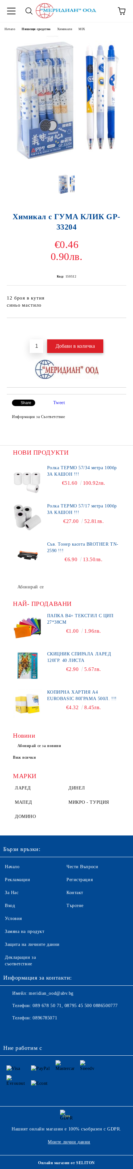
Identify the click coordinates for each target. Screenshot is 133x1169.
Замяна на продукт (25, 931)
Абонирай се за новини (39, 745)
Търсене (75, 905)
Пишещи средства (36, 29)
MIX (81, 29)
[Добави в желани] (121, 329)
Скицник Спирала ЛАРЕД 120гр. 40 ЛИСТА (79, 657)
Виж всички (24, 757)
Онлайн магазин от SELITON (66, 1163)
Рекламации (17, 879)
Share (26, 403)
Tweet (59, 402)
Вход (10, 905)
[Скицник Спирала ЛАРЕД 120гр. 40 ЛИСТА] (27, 665)
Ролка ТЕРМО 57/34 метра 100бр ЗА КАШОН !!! (82, 471)
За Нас (11, 892)
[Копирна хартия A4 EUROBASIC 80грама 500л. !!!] (27, 703)
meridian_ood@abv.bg (51, 993)
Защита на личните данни (32, 944)
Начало (10, 29)
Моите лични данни (69, 1142)
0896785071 (45, 1018)
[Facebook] (11, 1031)
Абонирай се (30, 586)
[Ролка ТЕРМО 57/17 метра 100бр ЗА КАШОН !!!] (27, 517)
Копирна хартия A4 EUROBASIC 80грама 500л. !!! (82, 695)
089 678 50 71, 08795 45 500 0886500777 (75, 1005)
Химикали (64, 29)
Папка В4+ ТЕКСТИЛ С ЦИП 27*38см (80, 619)
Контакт (74, 892)
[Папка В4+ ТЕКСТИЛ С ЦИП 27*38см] (27, 627)
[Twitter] (26, 1031)
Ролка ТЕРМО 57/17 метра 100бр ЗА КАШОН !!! (82, 509)
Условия (13, 918)
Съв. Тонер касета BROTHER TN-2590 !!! (82, 547)
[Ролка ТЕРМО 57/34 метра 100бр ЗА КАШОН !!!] (27, 479)
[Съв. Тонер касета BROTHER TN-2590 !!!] (27, 555)
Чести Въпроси (82, 866)
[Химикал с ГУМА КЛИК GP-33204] (66, 164)
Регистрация (79, 879)
